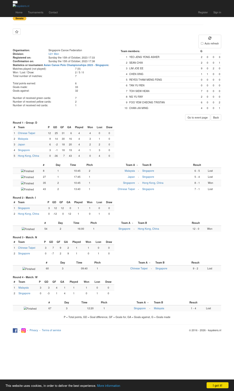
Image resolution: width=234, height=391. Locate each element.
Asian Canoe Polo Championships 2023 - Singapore (76, 65)
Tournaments (35, 12)
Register (203, 12)
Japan (21, 144)
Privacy (34, 330)
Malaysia (23, 138)
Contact (53, 12)
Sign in (217, 12)
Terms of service (51, 330)
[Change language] (15, 2)
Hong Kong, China (28, 155)
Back (216, 117)
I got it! (217, 385)
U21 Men (53, 54)
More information (108, 385)
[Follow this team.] (17, 32)
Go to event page (198, 117)
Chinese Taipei (26, 133)
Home (19, 12)
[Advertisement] (117, 360)
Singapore (24, 150)
